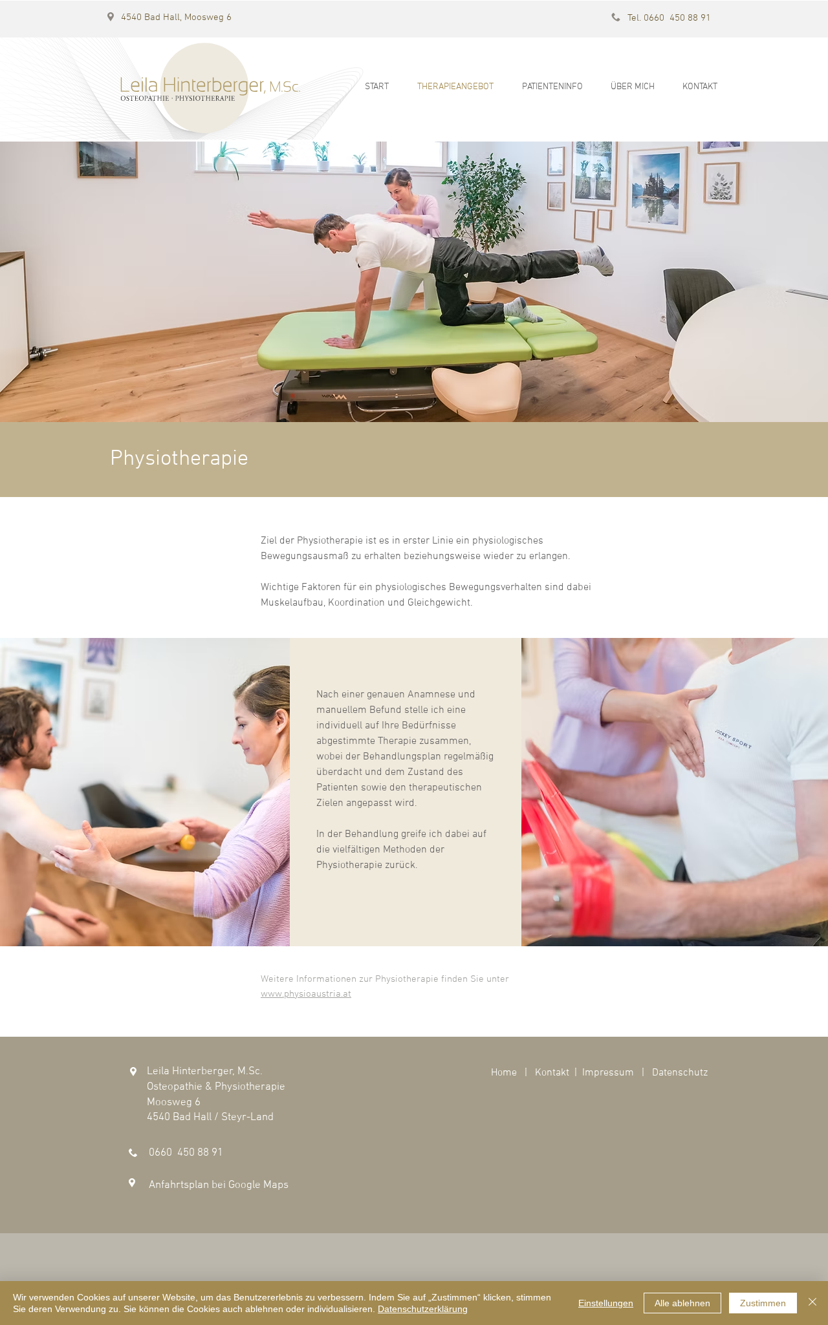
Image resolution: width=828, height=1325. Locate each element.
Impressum (608, 1072)
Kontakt (552, 1072)
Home (504, 1072)
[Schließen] (812, 1303)
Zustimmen (763, 1303)
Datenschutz (680, 1072)
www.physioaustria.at (306, 994)
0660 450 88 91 (186, 1153)
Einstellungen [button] (605, 1303)
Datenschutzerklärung (423, 1309)
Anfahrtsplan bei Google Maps (219, 1185)
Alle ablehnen (682, 1303)
